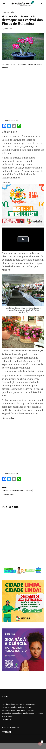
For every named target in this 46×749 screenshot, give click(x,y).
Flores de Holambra (17, 490)
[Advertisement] (23, 94)
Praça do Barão (8, 494)
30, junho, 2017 (7, 29)
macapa (29, 490)
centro (5, 490)
